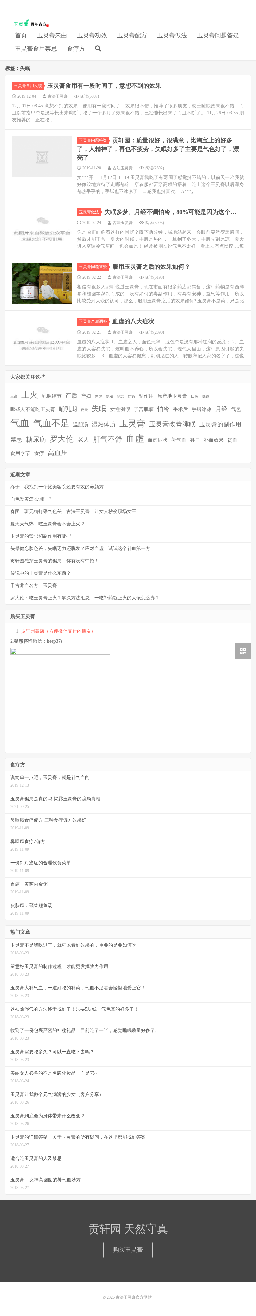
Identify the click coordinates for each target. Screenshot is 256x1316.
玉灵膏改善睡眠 (172, 424)
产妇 (86, 396)
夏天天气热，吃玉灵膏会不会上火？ (47, 523)
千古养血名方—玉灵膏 (33, 585)
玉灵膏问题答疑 (218, 35)
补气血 (178, 440)
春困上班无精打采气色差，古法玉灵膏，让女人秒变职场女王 (73, 511)
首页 (21, 35)
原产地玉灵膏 (172, 396)
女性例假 (120, 409)
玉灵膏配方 (132, 35)
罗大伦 (62, 439)
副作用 (146, 396)
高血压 (58, 452)
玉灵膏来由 (52, 35)
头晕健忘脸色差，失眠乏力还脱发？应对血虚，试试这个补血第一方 (80, 548)
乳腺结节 (52, 396)
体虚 (98, 396)
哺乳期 (68, 409)
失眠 (99, 408)
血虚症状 (158, 440)
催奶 (131, 396)
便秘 (109, 396)
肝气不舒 (107, 439)
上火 (29, 394)
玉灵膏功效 (92, 35)
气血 (20, 423)
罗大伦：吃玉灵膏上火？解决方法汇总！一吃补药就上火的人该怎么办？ (85, 597)
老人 (83, 439)
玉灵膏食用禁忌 (36, 48)
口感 (194, 396)
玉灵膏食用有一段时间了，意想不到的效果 (104, 85)
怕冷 (163, 409)
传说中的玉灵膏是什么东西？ (40, 573)
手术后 (180, 409)
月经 (221, 409)
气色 (236, 409)
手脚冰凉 (202, 409)
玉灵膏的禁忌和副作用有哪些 (40, 536)
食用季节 (20, 453)
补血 (195, 440)
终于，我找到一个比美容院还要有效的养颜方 (57, 486)
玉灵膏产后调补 (93, 321)
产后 (71, 395)
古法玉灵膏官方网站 (30, 23)
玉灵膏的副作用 (220, 424)
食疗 (39, 453)
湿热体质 (104, 424)
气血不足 (51, 423)
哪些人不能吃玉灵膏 (32, 409)
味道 (205, 396)
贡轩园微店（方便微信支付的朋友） (58, 631)
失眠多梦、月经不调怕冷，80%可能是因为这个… (170, 212)
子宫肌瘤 (144, 409)
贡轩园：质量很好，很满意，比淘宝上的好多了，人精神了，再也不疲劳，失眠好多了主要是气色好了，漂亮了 (158, 149)
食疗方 (76, 48)
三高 (14, 396)
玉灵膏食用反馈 (28, 85)
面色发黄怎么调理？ (31, 499)
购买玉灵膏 (128, 1249)
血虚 (135, 439)
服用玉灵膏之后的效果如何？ (151, 266)
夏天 (84, 410)
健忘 (120, 396)
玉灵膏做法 (172, 35)
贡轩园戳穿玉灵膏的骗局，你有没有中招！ (54, 560)
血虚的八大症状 (133, 321)
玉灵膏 (132, 423)
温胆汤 (80, 424)
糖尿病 (36, 439)
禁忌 (16, 439)
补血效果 (214, 440)
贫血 (232, 440)
